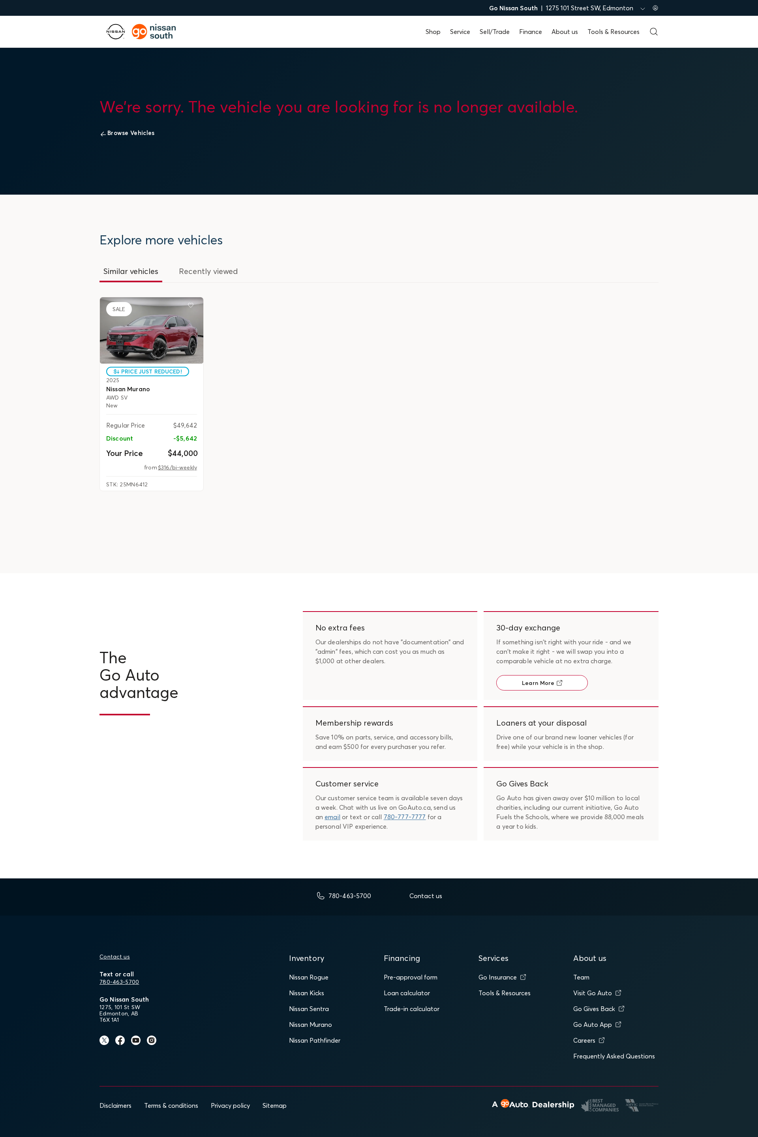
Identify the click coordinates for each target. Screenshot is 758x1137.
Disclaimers (115, 1105)
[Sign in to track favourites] (192, 306)
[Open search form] (654, 31)
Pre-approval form (410, 977)
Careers (584, 1040)
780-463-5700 (119, 981)
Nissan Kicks (306, 993)
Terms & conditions (171, 1105)
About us (565, 32)
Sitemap (275, 1105)
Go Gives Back (594, 1009)
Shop (433, 32)
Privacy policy (230, 1105)
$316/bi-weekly (177, 467)
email (332, 817)
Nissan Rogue (308, 977)
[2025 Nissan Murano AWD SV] (151, 330)
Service (460, 32)
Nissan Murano (310, 1024)
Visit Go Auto (592, 993)
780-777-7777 (405, 817)
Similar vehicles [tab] (130, 271)
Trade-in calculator (411, 1009)
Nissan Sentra (309, 1009)
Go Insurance (497, 977)
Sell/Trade (495, 32)
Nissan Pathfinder (314, 1040)
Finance (530, 32)
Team (581, 977)
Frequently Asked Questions (614, 1056)
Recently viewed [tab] (208, 271)
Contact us (114, 956)
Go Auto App (592, 1024)
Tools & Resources (613, 32)
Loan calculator (407, 993)
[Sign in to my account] (655, 8)
